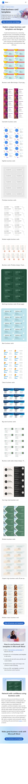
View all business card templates (14, 623)
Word (6, 2)
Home (3, 7)
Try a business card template (14, 739)
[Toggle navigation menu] (26, 2)
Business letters (10, 7)
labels (20, 721)
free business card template (15, 650)
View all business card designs (11, 22)
